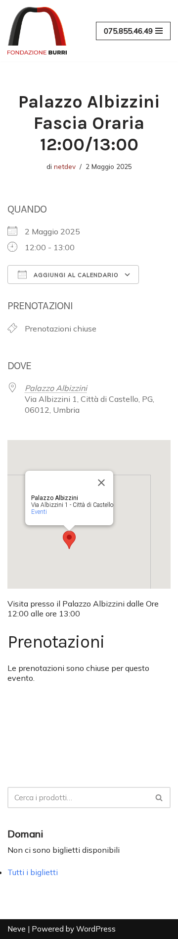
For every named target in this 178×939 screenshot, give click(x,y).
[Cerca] (159, 797)
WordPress (96, 929)
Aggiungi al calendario (75, 275)
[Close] (101, 483)
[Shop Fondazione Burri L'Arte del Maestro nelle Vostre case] (37, 31)
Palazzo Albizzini (56, 388)
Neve (16, 929)
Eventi (39, 511)
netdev (65, 166)
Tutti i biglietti (32, 872)
